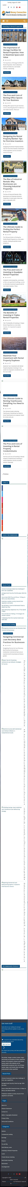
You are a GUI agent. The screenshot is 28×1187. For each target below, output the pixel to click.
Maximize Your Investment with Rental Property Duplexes (13, 358)
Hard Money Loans (7, 1147)
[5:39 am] (24, 879)
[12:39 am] (3, 277)
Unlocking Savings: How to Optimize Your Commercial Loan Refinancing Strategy (24, 842)
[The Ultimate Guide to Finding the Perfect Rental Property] (14, 214)
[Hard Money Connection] (3, 21)
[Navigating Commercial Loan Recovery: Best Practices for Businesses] (14, 629)
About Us (4, 1105)
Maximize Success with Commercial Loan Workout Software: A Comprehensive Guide (24, 766)
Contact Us (4, 1111)
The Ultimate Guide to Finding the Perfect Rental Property (13, 229)
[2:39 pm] (24, 961)
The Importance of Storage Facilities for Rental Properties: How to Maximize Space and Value (13, 52)
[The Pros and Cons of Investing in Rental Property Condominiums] (14, 431)
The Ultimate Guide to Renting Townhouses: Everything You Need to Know (13, 402)
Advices (4, 1131)
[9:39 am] (3, 320)
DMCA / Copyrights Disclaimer (10, 1115)
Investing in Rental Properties (10, 44)
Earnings (4, 1137)
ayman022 (8, 60)
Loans (3, 1154)
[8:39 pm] (24, 804)
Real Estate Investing (7, 1160)
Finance (4, 1141)
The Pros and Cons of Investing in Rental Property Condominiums (12, 447)
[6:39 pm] (3, 363)
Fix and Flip (5, 1144)
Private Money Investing (8, 1157)
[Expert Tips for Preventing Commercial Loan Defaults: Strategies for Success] (12, 693)
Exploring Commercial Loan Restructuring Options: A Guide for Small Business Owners (24, 921)
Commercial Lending (8, 633)
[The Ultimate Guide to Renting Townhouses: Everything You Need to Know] (14, 386)
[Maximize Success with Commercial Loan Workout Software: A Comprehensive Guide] (12, 767)
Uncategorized (5, 1166)
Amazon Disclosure (7, 1108)
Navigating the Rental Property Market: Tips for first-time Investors (13, 138)
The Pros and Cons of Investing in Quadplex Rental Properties (12, 272)
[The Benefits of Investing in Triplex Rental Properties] (14, 300)
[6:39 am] (3, 191)
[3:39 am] (3, 60)
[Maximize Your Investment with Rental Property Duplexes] (14, 343)
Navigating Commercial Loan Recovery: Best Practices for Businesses (14, 639)
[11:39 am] (24, 725)
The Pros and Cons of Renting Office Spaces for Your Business (12, 97)
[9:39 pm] (3, 143)
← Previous (5, 474)
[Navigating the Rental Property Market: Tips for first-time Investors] (14, 124)
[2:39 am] (3, 645)
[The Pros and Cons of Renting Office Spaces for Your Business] (14, 83)
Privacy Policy (5, 1118)
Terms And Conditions (7, 1121)
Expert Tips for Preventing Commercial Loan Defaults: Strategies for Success (24, 692)
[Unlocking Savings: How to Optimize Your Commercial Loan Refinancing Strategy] (12, 843)
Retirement (5, 1163)
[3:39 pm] (3, 234)
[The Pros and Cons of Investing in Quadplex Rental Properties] (14, 257)
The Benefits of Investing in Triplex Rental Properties (11, 315)
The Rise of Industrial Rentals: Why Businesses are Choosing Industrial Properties (12, 184)
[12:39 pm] (3, 453)
